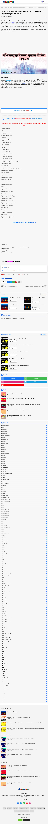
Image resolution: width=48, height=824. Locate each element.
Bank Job (24, 447)
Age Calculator (24, 431)
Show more (43, 294)
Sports (24, 655)
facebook (13, 378)
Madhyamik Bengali (24, 569)
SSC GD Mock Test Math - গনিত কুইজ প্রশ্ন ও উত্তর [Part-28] (19, 351)
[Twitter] (11, 282)
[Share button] (21, 282)
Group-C (24, 529)
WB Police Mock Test (24, 685)
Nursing (24, 595)
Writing (24, 697)
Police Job (24, 609)
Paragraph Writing (24, 603)
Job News (24, 557)
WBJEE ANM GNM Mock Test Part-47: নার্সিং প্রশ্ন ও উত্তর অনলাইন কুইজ (19, 754)
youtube (13, 385)
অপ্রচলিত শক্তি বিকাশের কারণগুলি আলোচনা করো (15, 297)
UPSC (24, 673)
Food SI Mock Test (24, 509)
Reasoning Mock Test (24, 641)
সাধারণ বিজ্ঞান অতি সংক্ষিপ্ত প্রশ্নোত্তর (14, 304)
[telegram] (21, 803)
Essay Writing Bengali (24, 501)
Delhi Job (24, 489)
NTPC (24, 593)
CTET (24, 481)
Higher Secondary (24, 533)
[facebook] (18, 803)
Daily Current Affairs (24, 483)
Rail (24, 631)
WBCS (24, 687)
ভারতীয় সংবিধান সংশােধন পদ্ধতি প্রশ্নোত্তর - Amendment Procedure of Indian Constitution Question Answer (25, 728)
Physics (24, 605)
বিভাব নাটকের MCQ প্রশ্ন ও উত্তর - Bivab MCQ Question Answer (17, 393)
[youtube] (27, 803)
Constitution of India (24, 479)
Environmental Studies (24, 499)
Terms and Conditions (23, 808)
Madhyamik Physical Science (24, 573)
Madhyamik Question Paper (24, 575)
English (24, 493)
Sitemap (32, 811)
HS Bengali (24, 537)
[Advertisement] (24, 41)
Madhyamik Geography (24, 571)
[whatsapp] (24, 803)
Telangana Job (24, 665)
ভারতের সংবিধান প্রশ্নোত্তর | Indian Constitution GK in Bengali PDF (18, 717)
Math (24, 581)
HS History (24, 541)
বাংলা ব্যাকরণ (24, 699)
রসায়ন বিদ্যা (24, 701)
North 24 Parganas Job (24, 591)
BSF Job (24, 463)
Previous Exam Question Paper (24, 617)
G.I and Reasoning (24, 511)
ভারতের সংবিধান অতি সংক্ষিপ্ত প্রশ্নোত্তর (12, 711)
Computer (24, 477)
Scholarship (24, 649)
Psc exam (20, 23)
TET (24, 667)
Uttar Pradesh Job (24, 677)
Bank (24, 445)
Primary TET (24, 619)
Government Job (24, 525)
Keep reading (13, 300)
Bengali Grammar (24, 453)
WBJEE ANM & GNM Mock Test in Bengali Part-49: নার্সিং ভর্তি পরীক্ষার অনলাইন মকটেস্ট (21, 743)
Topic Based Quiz (24, 669)
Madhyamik (24, 567)
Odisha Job (24, 599)
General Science (24, 517)
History (24, 535)
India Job (24, 549)
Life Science (24, 565)
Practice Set (24, 615)
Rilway (24, 645)
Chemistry (24, 465)
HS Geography (24, 539)
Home (2, 7)
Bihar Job (24, 455)
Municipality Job (24, 587)
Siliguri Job (24, 653)
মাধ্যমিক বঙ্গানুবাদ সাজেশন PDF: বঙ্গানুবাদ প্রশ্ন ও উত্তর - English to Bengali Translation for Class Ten (23, 404)
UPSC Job (24, 675)
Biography (24, 457)
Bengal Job (24, 449)
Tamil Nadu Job (24, 663)
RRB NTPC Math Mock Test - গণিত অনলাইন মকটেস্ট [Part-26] (19, 365)
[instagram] (30, 803)
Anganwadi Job (24, 433)
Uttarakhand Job (24, 679)
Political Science (24, 611)
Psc (24, 623)
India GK (24, 547)
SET (24, 651)
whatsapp (36, 378)
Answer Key (24, 437)
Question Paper (24, 627)
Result (24, 643)
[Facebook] (8, 282)
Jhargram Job (24, 553)
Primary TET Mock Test (24, 621)
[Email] (19, 282)
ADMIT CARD (24, 429)
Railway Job (24, 635)
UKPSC (24, 671)
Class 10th (24, 469)
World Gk (24, 695)
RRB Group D (24, 647)
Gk (24, 523)
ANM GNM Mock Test (24, 435)
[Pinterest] (16, 282)
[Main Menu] (1, 1)
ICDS (24, 545)
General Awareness (24, 513)
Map (24, 579)
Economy (24, 491)
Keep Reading (13, 341)
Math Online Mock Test (24, 583)
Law (24, 561)
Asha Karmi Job (24, 439)
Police (24, 607)
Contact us (26, 811)
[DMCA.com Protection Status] (24, 820)
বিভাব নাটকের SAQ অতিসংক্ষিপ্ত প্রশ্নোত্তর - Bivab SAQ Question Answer (19, 415)
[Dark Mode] (47, 2)
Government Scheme (24, 527)
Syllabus (24, 661)
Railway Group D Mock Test (24, 633)
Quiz (24, 629)
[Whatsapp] (13, 282)
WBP (24, 691)
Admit (24, 427)
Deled (24, 487)
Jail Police (24, 551)
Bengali (24, 451)
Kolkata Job (24, 559)
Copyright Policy (41, 808)
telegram (36, 381)
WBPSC (24, 693)
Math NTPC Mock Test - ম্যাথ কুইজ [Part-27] (16, 358)
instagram (13, 381)
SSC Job (24, 659)
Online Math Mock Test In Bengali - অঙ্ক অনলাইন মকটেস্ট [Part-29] (20, 345)
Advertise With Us (18, 811)
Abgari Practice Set (24, 425)
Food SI (24, 507)
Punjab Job (24, 625)
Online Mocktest (24, 601)
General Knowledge (8, 7)
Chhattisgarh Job (24, 467)
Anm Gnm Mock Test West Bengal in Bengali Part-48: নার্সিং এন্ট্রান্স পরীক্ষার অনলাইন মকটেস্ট (22, 749)
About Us (9, 808)
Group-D (24, 531)
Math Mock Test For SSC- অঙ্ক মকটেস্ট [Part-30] (17, 338)
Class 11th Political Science (24, 473)
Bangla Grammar (24, 443)
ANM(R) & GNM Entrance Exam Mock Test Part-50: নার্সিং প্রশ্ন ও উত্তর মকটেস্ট (20, 738)
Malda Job (24, 577)
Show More (43, 334)
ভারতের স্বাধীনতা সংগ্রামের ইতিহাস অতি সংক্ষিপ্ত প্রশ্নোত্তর (38, 298)
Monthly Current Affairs (24, 585)
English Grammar (24, 495)
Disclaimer (15, 808)
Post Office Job (24, 613)
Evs (24, 503)
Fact (24, 505)
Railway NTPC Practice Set (24, 639)
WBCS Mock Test (24, 689)
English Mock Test (24, 497)
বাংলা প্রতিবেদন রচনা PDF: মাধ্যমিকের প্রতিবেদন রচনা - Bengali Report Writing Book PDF (21, 398)
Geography (24, 519)
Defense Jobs (24, 485)
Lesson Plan (24, 563)
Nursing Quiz (24, 597)
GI (24, 521)
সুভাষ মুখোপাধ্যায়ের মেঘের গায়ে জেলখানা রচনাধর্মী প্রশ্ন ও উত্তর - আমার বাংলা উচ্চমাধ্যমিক (19, 410)
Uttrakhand (24, 681)
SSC (24, 657)
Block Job (24, 461)
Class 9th (24, 475)
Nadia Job (24, 589)
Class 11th (24, 471)
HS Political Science (24, 543)
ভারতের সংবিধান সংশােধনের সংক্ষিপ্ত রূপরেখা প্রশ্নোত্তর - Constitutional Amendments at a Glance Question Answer (26, 722)
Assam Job (24, 441)
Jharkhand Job (24, 555)
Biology (24, 459)
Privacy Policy (33, 808)
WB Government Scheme (24, 683)
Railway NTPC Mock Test (24, 637)
